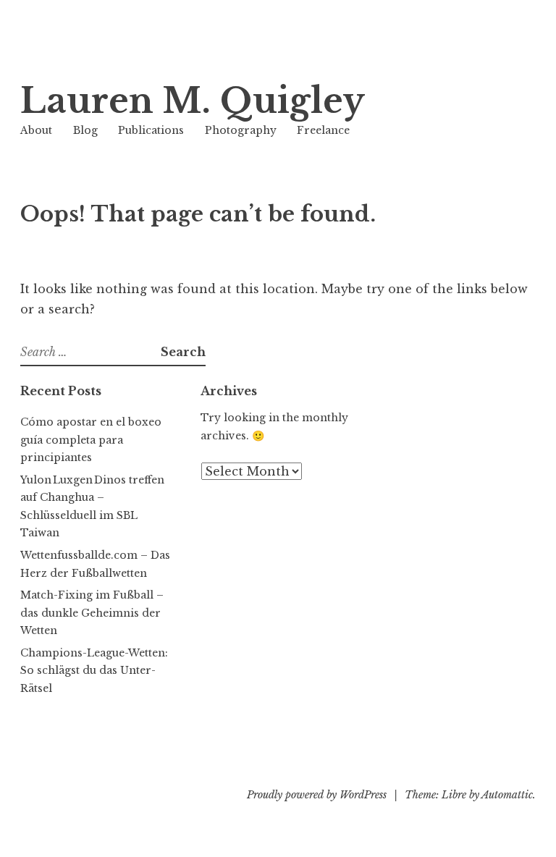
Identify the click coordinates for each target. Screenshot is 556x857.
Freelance (323, 130)
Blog (85, 130)
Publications (151, 130)
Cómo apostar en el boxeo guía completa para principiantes (90, 439)
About (36, 130)
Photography (241, 130)
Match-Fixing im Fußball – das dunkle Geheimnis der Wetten (92, 612)
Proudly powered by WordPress (317, 794)
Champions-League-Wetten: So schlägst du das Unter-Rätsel (94, 670)
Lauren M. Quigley (192, 101)
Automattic (507, 794)
